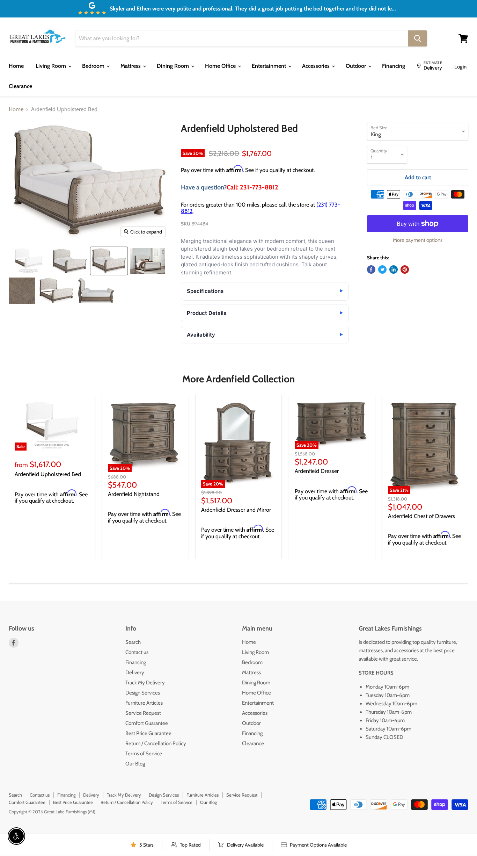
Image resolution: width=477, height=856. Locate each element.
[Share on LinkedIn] (393, 269)
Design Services (142, 693)
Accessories (316, 66)
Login (460, 67)
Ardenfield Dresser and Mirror (236, 509)
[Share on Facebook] (371, 269)
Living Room (51, 66)
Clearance (20, 86)
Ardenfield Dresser (317, 471)
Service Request (143, 713)
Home (16, 66)
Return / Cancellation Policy (155, 743)
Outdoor (356, 66)
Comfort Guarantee (146, 723)
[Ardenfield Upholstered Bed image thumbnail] (108, 261)
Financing (393, 66)
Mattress (131, 66)
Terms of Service (143, 753)
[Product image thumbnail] (28, 261)
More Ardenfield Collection (238, 379)
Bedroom (94, 66)
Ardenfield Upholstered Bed (48, 474)
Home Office (221, 66)
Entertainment (269, 66)
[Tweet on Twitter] (382, 269)
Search (133, 642)
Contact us (136, 652)
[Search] (417, 38)
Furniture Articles (144, 703)
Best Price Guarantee (148, 733)
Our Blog (135, 764)
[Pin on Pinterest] (405, 269)
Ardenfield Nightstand (134, 494)
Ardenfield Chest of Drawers (421, 516)
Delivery (134, 672)
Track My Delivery (145, 682)
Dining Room (173, 66)
